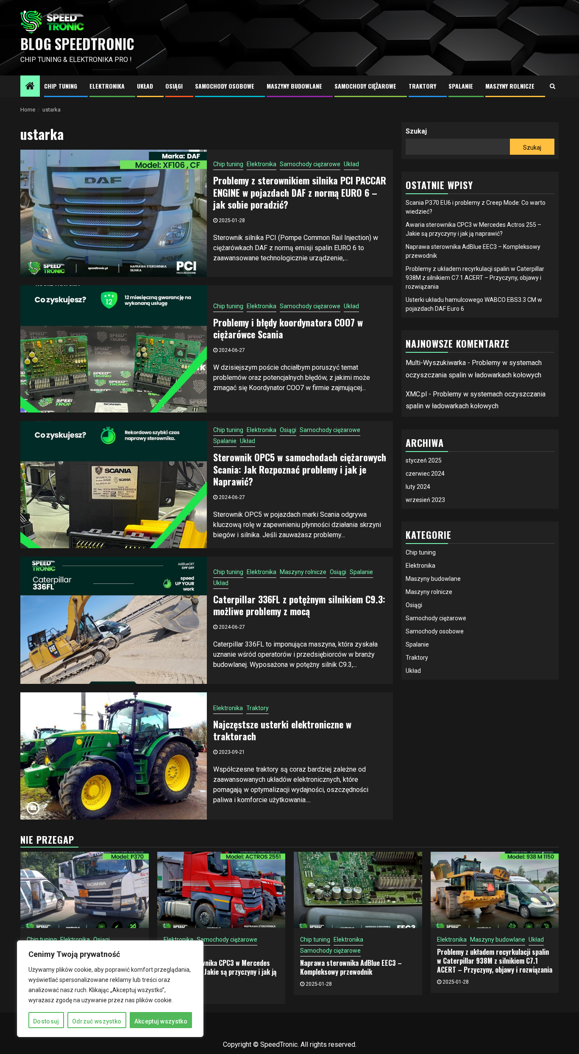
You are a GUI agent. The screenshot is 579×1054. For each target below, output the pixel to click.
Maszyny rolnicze (509, 85)
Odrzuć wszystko (97, 1021)
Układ (145, 85)
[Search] (552, 86)
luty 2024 (418, 486)
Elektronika (107, 85)
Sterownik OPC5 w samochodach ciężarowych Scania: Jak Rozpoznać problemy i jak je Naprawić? (299, 469)
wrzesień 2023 (425, 499)
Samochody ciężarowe (365, 85)
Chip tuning (60, 85)
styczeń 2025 (424, 460)
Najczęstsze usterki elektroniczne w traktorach (282, 730)
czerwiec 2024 (425, 473)
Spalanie (460, 85)
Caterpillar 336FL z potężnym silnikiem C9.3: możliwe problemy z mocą (299, 605)
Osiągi (174, 85)
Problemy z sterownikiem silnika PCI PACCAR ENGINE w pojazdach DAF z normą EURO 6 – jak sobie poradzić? (299, 192)
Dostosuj (46, 1021)
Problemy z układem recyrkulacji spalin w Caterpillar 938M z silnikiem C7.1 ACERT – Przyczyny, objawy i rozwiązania (475, 277)
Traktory (422, 85)
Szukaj (416, 131)
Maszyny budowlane (294, 85)
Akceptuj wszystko (160, 1021)
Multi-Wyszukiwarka (436, 363)
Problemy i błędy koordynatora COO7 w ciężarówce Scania (288, 328)
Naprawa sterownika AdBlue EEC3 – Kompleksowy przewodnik (351, 967)
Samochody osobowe (224, 85)
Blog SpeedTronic (77, 43)
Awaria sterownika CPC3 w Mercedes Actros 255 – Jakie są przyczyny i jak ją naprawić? (220, 972)
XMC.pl (416, 394)
